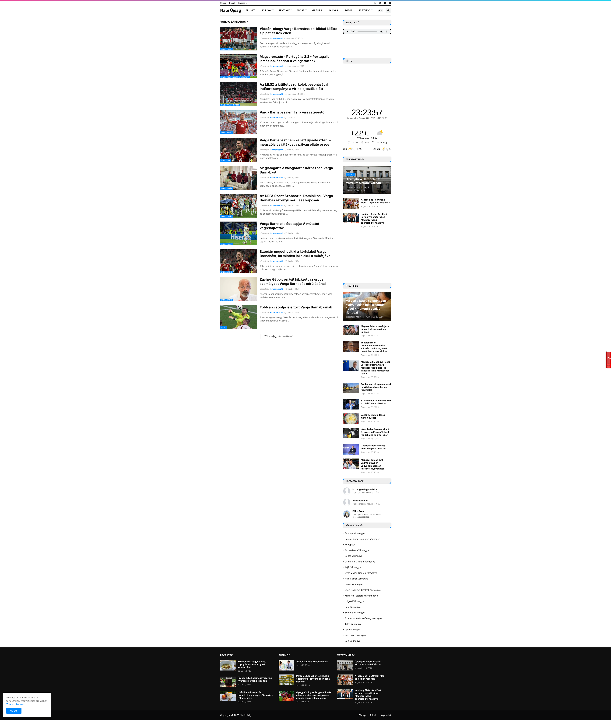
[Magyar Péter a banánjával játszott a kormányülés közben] (351, 330)
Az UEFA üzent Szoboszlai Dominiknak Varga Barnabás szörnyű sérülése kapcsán (296, 198)
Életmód (364, 10)
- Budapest (349, 544)
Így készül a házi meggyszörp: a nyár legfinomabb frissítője (255, 679)
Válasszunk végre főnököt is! (312, 661)
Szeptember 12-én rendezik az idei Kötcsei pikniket (376, 402)
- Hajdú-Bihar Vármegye (355, 578)
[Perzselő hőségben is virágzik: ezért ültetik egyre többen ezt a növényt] (286, 679)
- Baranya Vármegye (354, 533)
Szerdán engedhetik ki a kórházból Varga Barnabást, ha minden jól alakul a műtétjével (295, 254)
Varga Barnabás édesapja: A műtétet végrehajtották (289, 226)
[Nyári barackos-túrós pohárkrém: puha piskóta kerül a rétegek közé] (228, 696)
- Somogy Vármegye (354, 612)
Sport (300, 10)
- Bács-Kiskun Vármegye (356, 550)
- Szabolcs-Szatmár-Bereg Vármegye (362, 618)
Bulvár (333, 10)
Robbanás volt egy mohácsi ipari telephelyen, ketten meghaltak (376, 387)
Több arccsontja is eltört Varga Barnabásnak (296, 307)
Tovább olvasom (15, 704)
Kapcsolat (242, 3)
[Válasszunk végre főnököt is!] (286, 665)
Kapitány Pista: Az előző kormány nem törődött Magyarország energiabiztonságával (374, 218)
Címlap (223, 3)
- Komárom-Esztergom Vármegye (360, 595)
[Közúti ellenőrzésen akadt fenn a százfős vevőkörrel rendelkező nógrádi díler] (351, 433)
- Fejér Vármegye (352, 567)
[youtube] (385, 3)
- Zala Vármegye (351, 640)
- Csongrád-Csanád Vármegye (359, 561)
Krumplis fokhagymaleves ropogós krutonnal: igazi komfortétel (252, 664)
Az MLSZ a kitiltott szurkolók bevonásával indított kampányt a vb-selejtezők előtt (294, 86)
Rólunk (232, 3)
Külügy (266, 10)
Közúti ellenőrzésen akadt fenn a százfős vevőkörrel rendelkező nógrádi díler (375, 432)
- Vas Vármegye (351, 629)
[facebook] (375, 3)
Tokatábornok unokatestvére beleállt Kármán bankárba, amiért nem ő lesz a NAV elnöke (374, 347)
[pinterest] (390, 3)
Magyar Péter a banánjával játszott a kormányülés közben (375, 329)
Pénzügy (284, 10)
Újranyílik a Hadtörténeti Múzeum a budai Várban (368, 663)
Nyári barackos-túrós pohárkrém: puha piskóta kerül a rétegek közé (255, 695)
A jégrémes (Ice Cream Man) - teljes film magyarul (375, 201)
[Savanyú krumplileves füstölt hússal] (351, 418)
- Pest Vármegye (352, 607)
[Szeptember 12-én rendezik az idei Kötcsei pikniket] (351, 404)
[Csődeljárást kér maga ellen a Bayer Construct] (351, 449)
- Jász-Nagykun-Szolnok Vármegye (362, 590)
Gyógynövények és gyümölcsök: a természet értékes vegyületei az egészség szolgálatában (314, 695)
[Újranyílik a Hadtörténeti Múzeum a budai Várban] (345, 665)
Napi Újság (230, 10)
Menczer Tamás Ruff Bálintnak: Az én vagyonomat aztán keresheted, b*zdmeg (372, 464)
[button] (380, 10)
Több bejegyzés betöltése (278, 336)
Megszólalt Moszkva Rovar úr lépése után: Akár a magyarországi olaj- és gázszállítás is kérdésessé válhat (375, 367)
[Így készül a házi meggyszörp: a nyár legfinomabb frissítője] (228, 682)
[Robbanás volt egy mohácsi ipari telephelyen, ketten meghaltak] (351, 388)
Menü (348, 10)
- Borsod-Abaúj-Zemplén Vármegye (361, 539)
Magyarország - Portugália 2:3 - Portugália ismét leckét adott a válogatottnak (295, 59)
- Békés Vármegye (352, 555)
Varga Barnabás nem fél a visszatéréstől (292, 112)
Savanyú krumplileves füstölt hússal (373, 416)
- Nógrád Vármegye (353, 601)
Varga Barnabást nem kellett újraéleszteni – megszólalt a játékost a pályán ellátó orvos (295, 142)
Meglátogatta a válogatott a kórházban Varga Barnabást (296, 170)
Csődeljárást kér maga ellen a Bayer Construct (373, 447)
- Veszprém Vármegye (354, 635)
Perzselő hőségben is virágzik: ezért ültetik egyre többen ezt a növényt (313, 678)
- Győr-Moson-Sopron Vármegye (360, 573)
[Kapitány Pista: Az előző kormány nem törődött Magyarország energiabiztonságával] (351, 218)
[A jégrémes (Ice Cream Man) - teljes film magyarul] (351, 203)
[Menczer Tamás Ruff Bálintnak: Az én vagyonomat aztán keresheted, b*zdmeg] (351, 464)
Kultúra (317, 10)
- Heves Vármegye (352, 584)
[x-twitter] (380, 3)
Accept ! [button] (14, 710)
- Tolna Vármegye (352, 624)
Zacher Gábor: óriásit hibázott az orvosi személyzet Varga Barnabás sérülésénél (293, 281)
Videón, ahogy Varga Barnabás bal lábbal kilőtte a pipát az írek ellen (298, 31)
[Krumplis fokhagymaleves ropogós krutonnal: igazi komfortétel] (228, 665)
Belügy (250, 10)
